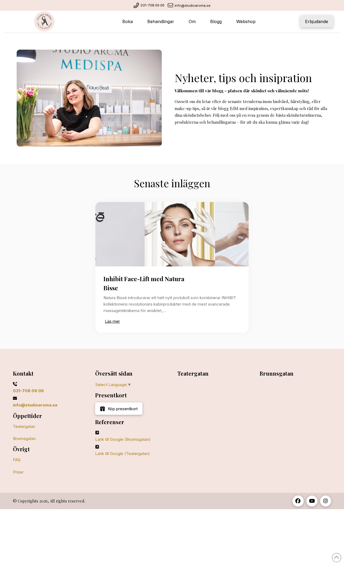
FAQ (16, 459)
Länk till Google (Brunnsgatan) (122, 439)
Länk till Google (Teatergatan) (122, 453)
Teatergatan (24, 426)
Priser (18, 472)
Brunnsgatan (24, 438)
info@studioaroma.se (192, 5)
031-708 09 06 (152, 5)
